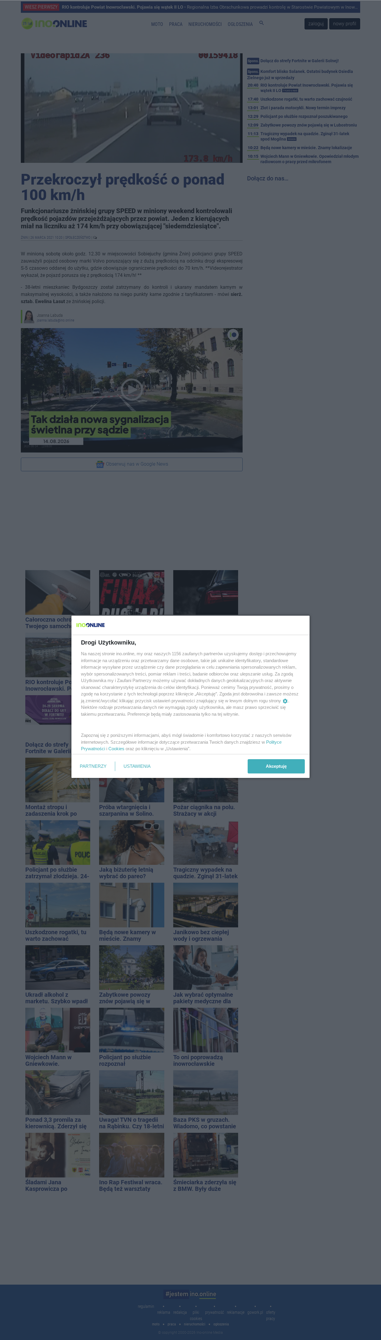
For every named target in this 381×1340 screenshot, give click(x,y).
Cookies (116, 748)
